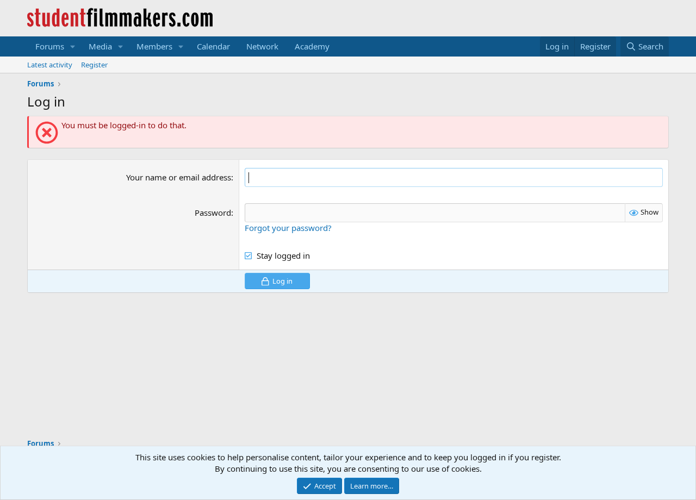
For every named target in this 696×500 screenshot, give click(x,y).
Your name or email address (178, 177)
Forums (49, 46)
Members (154, 46)
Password (213, 212)
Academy (312, 46)
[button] (72, 46)
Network (262, 46)
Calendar (213, 46)
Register (94, 65)
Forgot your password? (288, 227)
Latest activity (49, 65)
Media (100, 46)
